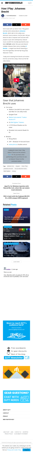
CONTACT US (18, 432)
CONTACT (6, 413)
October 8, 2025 (9, 255)
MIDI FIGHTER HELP (8, 419)
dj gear (18, 166)
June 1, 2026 (8, 238)
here (9, 154)
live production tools (21, 168)
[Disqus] (16, 287)
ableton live (10, 166)
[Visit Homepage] (15, 3)
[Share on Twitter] (16, 24)
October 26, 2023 (23, 15)
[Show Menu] (2, 2)
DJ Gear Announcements (11, 243)
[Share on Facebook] (7, 24)
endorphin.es (13, 144)
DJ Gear (6, 209)
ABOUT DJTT (6, 410)
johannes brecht (8, 168)
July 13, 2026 (8, 221)
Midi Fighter (7, 171)
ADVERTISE (25, 432)
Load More (16, 261)
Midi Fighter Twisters (17, 122)
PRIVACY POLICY (9, 434)
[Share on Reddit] (25, 24)
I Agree (26, 450)
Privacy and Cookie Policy (14, 450)
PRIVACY (5, 416)
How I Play (25, 166)
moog (14, 171)
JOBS (12, 432)
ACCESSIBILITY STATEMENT (21, 434)
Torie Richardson (11, 15)
